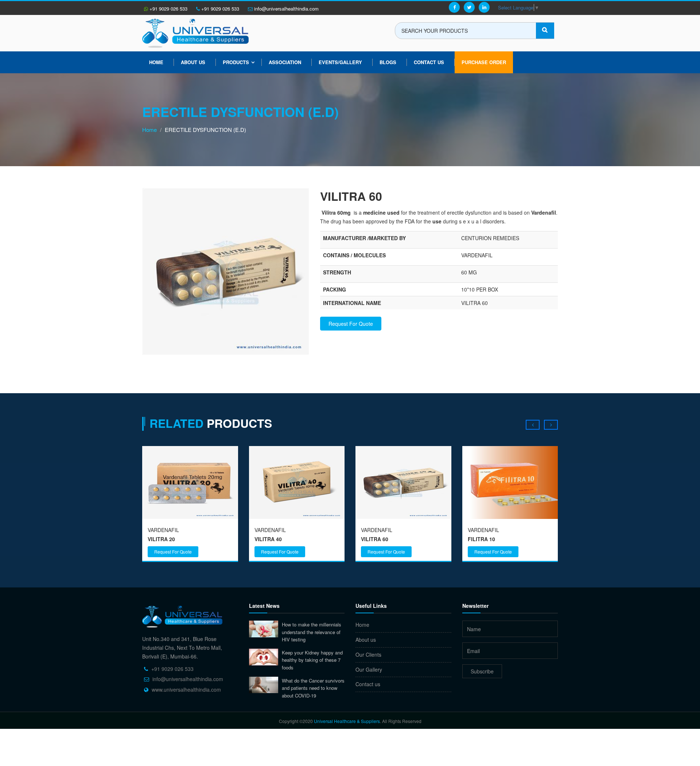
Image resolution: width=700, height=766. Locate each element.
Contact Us (429, 62)
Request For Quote (350, 323)
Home (156, 62)
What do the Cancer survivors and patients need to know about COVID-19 (313, 688)
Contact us (367, 684)
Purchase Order (484, 62)
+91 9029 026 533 (167, 8)
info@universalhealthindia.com (286, 8)
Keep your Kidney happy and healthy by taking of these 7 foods (312, 660)
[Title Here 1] (225, 270)
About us (193, 62)
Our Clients (368, 654)
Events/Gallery (340, 62)
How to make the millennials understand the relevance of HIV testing (311, 632)
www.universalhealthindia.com (186, 689)
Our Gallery (368, 669)
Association (285, 62)
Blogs (388, 62)
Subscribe (482, 671)
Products (236, 62)
